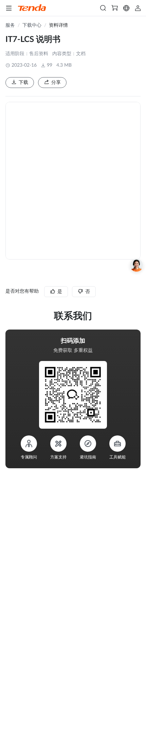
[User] (137, 8)
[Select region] (126, 8)
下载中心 (31, 25)
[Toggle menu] (9, 8)
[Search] (103, 8)
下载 (23, 82)
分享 (56, 82)
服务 (10, 25)
